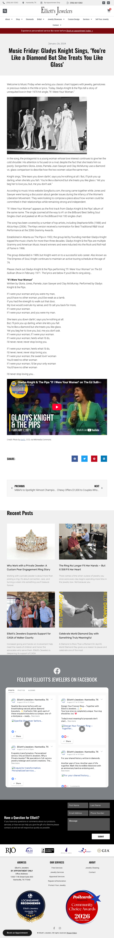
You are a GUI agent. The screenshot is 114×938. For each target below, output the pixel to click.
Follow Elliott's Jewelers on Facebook (57, 679)
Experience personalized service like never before (57, 31)
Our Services (57, 862)
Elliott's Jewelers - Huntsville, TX (33, 700)
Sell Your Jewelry (102, 19)
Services (86, 19)
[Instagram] (108, 2)
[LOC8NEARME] (31, 901)
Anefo (22, 440)
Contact (56, 25)
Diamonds (30, 19)
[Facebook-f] (103, 2)
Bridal (39, 19)
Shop (18, 19)
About (7, 19)
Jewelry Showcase (55, 19)
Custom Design (74, 19)
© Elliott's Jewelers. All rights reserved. (57, 933)
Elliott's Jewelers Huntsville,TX (30, 910)
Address (21, 862)
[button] (5, 11)
